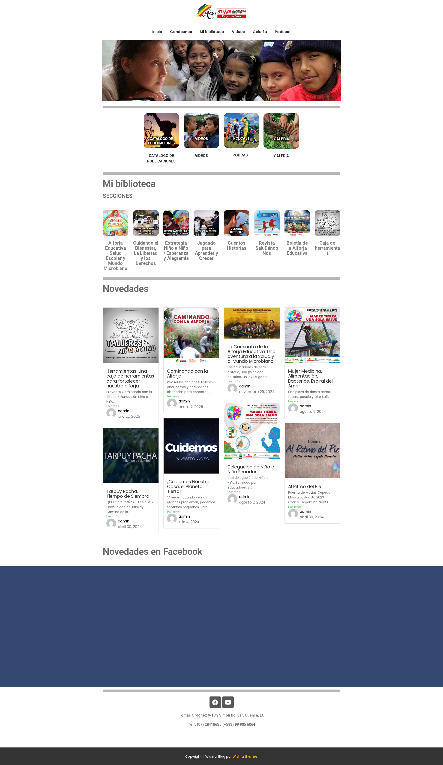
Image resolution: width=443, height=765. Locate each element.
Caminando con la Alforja (187, 373)
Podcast (283, 31)
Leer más (112, 406)
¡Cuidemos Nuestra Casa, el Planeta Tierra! (188, 487)
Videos (238, 31)
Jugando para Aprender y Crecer (206, 250)
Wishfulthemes (245, 756)
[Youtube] (228, 702)
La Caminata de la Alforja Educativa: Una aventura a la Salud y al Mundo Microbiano (251, 354)
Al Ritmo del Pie (304, 486)
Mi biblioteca (212, 31)
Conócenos (181, 31)
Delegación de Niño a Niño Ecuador (250, 469)
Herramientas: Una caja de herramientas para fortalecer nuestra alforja (130, 378)
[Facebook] (215, 702)
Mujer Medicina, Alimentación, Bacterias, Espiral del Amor (310, 378)
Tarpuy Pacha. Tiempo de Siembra (127, 493)
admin (123, 411)
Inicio (157, 31)
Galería (260, 31)
